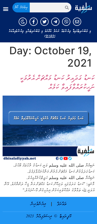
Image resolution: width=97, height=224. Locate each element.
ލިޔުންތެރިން (38, 204)
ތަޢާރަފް (61, 204)
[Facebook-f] (33, 22)
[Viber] (66, 22)
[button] (5, 9)
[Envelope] (77, 22)
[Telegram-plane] (55, 22)
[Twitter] (44, 22)
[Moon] (23, 22)
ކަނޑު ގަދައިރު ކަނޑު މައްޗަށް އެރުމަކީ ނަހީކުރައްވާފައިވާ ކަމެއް (57, 82)
